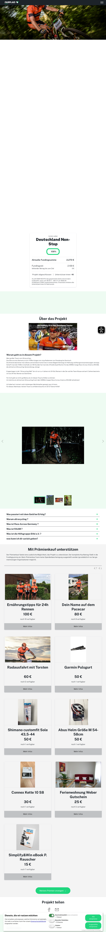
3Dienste (59, 922)
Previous (2, 441)
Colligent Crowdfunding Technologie (91, 930)
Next (103, 441)
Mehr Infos (27, 626)
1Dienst (58, 917)
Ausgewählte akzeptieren (93, 925)
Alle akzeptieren (93, 918)
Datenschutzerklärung (38, 921)
